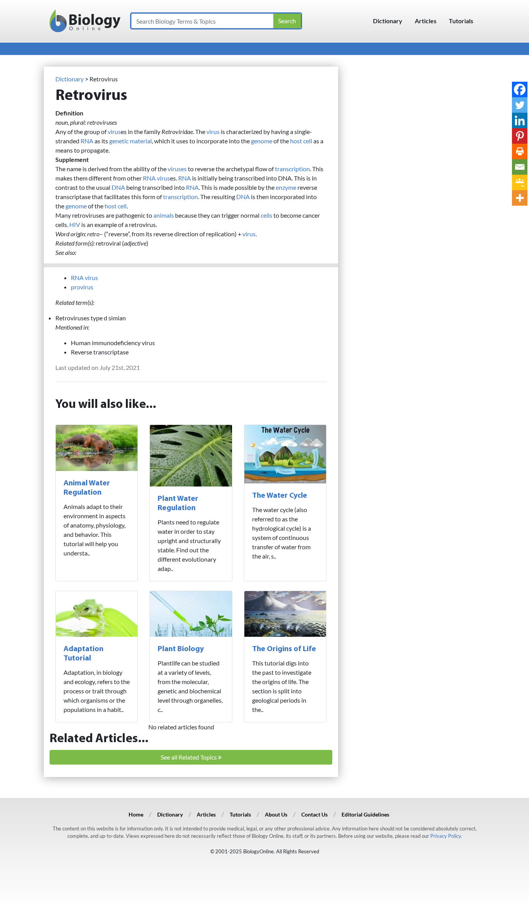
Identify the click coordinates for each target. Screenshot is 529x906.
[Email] (519, 167)
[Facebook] (519, 89)
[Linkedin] (519, 120)
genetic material (130, 140)
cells (266, 215)
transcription (292, 168)
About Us (276, 814)
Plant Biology (181, 649)
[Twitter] (519, 105)
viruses (177, 168)
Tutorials (461, 20)
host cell (301, 140)
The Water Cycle (279, 496)
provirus (82, 287)
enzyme (286, 187)
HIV (74, 224)
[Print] (519, 151)
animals (163, 215)
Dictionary (387, 20)
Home (136, 814)
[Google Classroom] (519, 182)
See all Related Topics (189, 757)
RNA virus (156, 178)
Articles (425, 20)
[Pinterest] (519, 136)
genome (261, 140)
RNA (87, 140)
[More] (519, 198)
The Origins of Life (284, 649)
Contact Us (314, 814)
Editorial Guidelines (365, 814)
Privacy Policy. (446, 836)
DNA (118, 187)
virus (114, 131)
